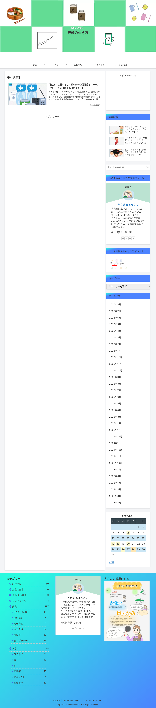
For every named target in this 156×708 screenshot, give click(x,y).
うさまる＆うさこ (128, 204)
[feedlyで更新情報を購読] (130, 238)
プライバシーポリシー (94, 700)
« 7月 (111, 562)
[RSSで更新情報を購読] (133, 238)
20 (128, 543)
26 (123, 549)
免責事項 (56, 700)
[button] (148, 167)
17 (113, 543)
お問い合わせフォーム (71, 700)
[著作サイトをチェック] (123, 238)
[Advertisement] (54, 136)
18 (118, 543)
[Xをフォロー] (126, 238)
